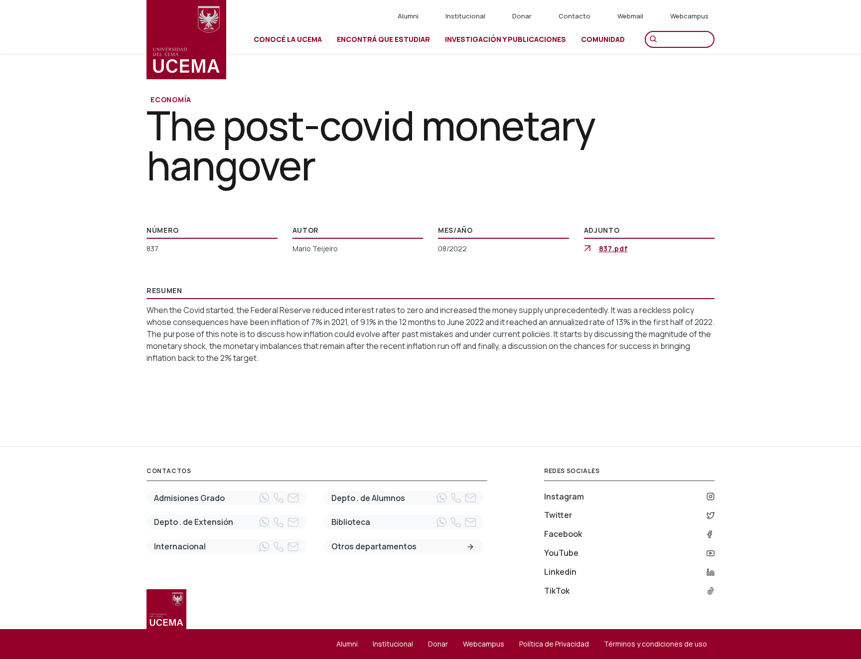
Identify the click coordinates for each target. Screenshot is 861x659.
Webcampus (689, 15)
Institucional (465, 15)
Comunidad (603, 39)
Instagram (564, 496)
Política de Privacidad (554, 644)
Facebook (563, 533)
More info (470, 547)
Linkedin (560, 571)
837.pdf (613, 248)
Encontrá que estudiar (383, 39)
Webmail (630, 15)
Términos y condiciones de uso (655, 644)
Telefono (279, 498)
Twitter (558, 514)
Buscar (656, 39)
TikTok (557, 590)
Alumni (408, 15)
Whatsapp (264, 498)
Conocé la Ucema (288, 39)
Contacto (574, 15)
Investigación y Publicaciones (505, 39)
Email (293, 498)
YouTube (561, 552)
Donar (522, 15)
